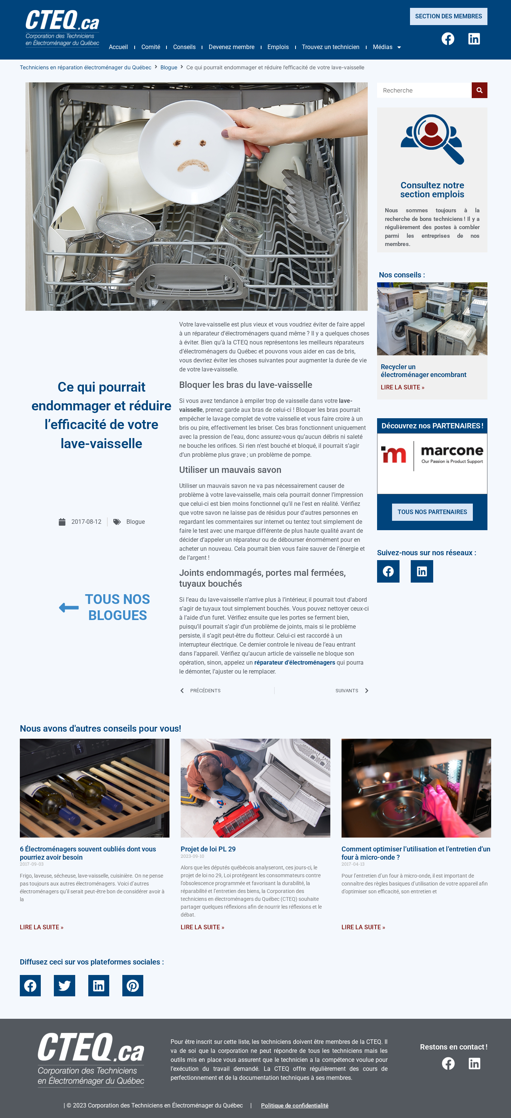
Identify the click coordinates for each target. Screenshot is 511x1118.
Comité (150, 47)
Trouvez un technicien (330, 47)
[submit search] (479, 90)
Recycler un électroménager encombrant (423, 371)
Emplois (278, 47)
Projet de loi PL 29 (208, 849)
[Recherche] (424, 90)
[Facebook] (448, 38)
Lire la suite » (403, 387)
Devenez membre (231, 47)
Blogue (168, 67)
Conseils (184, 47)
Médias (382, 47)
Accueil (118, 47)
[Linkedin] (474, 38)
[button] (30, 985)
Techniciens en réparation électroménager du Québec (86, 67)
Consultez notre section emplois (432, 190)
